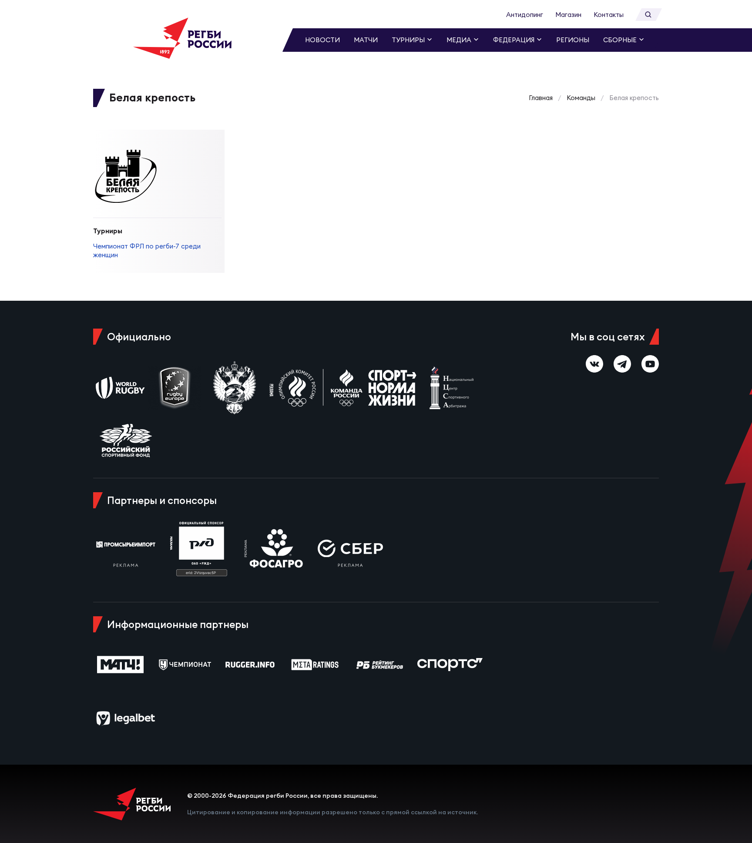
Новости (322, 40)
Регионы (572, 40)
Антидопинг (524, 14)
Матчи (366, 40)
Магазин (568, 14)
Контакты (609, 14)
